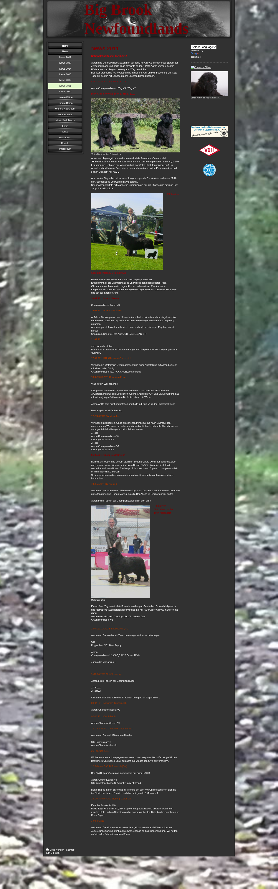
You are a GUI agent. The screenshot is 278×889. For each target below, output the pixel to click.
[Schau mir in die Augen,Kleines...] (209, 83)
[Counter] (209, 67)
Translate (196, 57)
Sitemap (70, 849)
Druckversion (57, 849)
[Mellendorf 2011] (120, 551)
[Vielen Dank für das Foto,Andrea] (135, 125)
